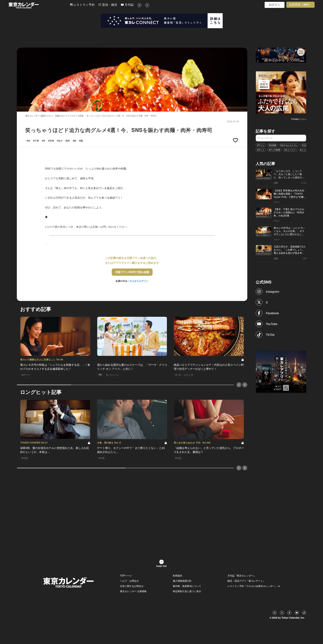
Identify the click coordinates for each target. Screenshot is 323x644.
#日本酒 (272, 145)
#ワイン (260, 145)
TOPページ (126, 575)
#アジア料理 (274, 149)
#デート (260, 149)
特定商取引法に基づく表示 (187, 591)
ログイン (274, 4)
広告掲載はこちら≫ (298, 119)
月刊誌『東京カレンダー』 (241, 575)
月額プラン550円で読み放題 (132, 272)
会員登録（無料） (300, 4)
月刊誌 (129, 4)
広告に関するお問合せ (131, 586)
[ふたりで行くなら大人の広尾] (281, 92)
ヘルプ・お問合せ (129, 581)
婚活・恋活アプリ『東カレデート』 (246, 581)
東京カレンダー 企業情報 (133, 591)
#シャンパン (305, 149)
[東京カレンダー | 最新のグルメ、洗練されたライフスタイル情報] (39, 5)
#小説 (304, 145)
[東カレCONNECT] (161, 20)
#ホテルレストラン (289, 145)
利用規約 (177, 575)
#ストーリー (290, 149)
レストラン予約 (84, 4)
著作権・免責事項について (187, 586)
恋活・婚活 (109, 4)
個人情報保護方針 (182, 581)
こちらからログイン (138, 280)
